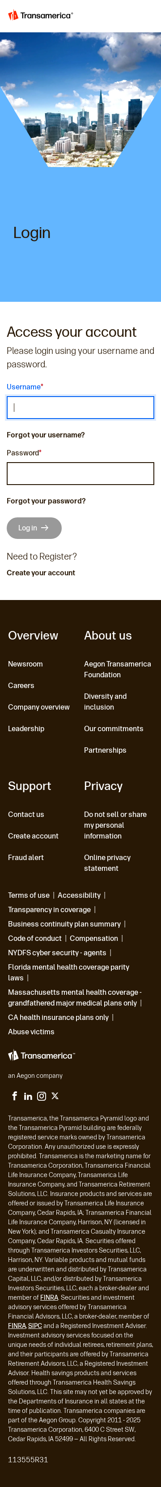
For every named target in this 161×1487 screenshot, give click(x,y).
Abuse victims (31, 1032)
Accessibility (79, 895)
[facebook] (14, 1097)
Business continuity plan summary (64, 924)
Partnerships (105, 750)
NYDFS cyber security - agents (57, 953)
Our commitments (114, 728)
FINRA (49, 1298)
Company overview (39, 707)
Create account (33, 836)
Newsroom (25, 664)
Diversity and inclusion (105, 701)
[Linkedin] (28, 1097)
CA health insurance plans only (58, 1017)
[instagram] (41, 1097)
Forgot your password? (46, 501)
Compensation (94, 938)
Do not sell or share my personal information (115, 825)
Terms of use (29, 895)
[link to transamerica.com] (42, 16)
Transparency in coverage (49, 909)
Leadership (26, 728)
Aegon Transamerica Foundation (117, 669)
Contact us (26, 814)
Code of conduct (35, 938)
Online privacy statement (107, 863)
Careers (21, 685)
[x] (55, 1097)
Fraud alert (26, 857)
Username (24, 388)
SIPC (35, 1326)
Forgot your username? (46, 435)
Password (23, 454)
